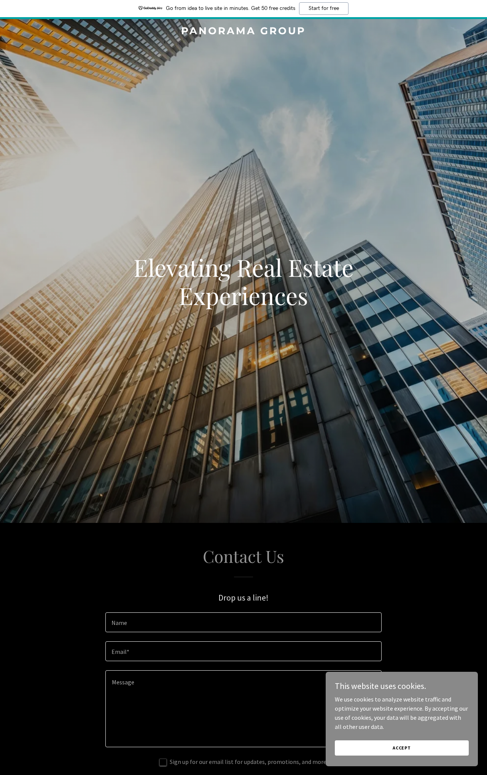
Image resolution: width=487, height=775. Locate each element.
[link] (244, 32)
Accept (402, 748)
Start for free (324, 8)
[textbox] (243, 622)
